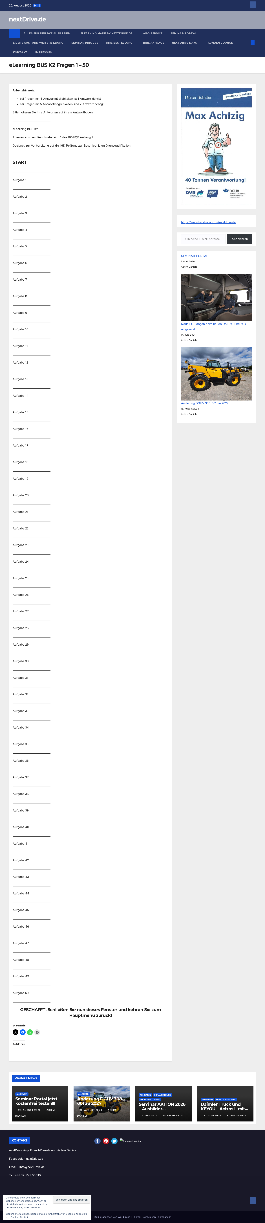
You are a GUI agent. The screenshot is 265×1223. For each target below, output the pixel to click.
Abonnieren (240, 239)
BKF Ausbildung (162, 1095)
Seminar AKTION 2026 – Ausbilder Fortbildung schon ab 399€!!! (162, 1111)
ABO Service (153, 33)
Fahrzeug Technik (226, 1099)
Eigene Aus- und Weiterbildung (38, 42)
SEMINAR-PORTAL (184, 33)
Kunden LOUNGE (220, 42)
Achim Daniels (173, 1115)
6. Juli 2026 (150, 1115)
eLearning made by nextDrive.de (107, 33)
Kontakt (20, 52)
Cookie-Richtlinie (20, 1217)
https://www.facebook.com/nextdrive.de (208, 222)
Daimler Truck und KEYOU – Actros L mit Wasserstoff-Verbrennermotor (223, 1111)
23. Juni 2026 (213, 1115)
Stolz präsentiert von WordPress (112, 1216)
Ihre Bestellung (119, 42)
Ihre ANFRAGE (153, 42)
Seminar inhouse (84, 42)
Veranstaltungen (150, 1099)
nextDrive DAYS (185, 42)
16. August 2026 (91, 1110)
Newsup (146, 1216)
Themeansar (163, 1216)
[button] (247, 43)
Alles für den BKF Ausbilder (47, 33)
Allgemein (21, 1094)
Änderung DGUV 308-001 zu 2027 (205, 403)
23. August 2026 (29, 1110)
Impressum (44, 52)
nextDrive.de (27, 19)
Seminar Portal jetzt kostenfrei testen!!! (36, 1101)
